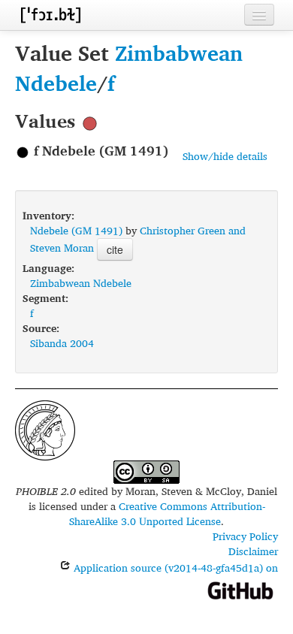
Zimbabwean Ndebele (129, 68)
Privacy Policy (245, 536)
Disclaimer (253, 551)
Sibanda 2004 (62, 343)
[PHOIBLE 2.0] (50, 14)
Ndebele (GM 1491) (76, 230)
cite (115, 249)
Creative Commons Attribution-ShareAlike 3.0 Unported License (167, 513)
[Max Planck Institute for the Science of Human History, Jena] (45, 428)
